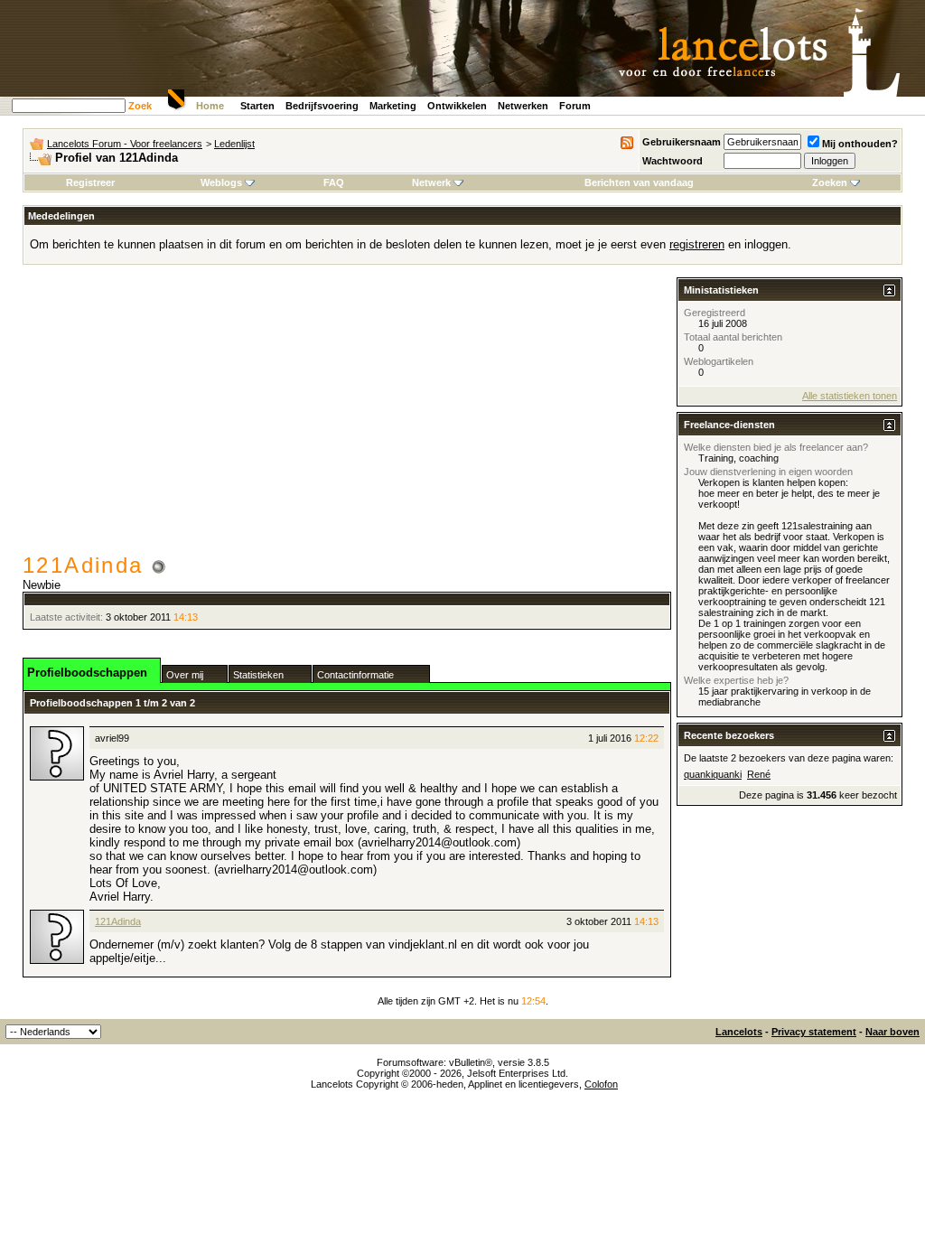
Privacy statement (813, 1031)
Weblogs (221, 182)
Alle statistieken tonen (849, 395)
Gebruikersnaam (681, 141)
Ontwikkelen (457, 105)
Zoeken (829, 182)
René (759, 774)
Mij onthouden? (860, 143)
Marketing (392, 105)
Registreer (90, 182)
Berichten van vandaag (639, 182)
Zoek (140, 105)
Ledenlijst (234, 143)
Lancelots (738, 1031)
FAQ (333, 182)
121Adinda (118, 921)
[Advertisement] (347, 417)
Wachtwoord (672, 160)
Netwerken (523, 105)
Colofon (601, 1084)
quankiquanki (713, 774)
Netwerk (431, 182)
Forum (575, 105)
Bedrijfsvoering (322, 105)
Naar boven (892, 1031)
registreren (696, 244)
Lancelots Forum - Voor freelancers (124, 143)
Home (210, 105)
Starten (257, 105)
